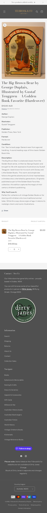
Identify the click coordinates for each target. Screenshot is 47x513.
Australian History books (13, 410)
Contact (7, 356)
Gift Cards (8, 400)
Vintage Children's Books (13, 430)
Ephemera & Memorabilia (13, 380)
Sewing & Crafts (10, 385)
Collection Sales (10, 361)
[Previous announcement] (4, 2)
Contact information (24, 508)
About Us (7, 351)
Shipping (4, 108)
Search (7, 336)
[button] (4, 11)
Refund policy (37, 501)
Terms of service (24, 505)
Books (6, 375)
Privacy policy (12, 505)
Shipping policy (36, 505)
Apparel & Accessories (12, 395)
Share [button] (6, 211)
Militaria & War (9, 405)
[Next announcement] (43, 2)
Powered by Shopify (25, 501)
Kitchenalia (8, 435)
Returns (7, 346)
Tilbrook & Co (14, 501)
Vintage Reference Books (13, 440)
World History (9, 425)
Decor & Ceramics (11, 390)
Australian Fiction (10, 420)
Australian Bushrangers (13, 415)
